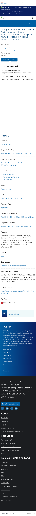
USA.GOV (18, 513)
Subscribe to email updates (10, 404)
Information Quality (7, 479)
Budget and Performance (8, 466)
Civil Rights (4, 469)
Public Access (7, 359)
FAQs (2, 425)
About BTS (4, 418)
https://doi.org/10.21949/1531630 (12, 198)
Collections (6, 352)
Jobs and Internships (7, 428)
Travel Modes (7, 180)
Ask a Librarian (5, 440)
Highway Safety (8, 175)
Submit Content (7, 362)
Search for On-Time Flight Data (10, 450)
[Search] (32, 18)
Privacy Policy (5, 490)
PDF (2, 256)
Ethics (3, 473)
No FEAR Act (5, 483)
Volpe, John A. (8, 48)
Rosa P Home (7, 349)
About (5, 368)
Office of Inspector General (9, 486)
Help (4, 365)
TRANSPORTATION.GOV (7, 513)
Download (5, 60)
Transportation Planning (11, 177)
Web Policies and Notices (9, 497)
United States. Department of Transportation (16, 154)
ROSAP (7, 326)
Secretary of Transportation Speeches (13, 266)
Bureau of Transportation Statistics (13, 14)
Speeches (4, 208)
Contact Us (6, 371)
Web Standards (6, 500)
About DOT (4, 462)
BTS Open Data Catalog (8, 443)
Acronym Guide (6, 454)
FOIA (2, 476)
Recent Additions (8, 355)
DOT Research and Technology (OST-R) (13, 432)
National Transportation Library (11, 447)
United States (29, 217)
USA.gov (4, 493)
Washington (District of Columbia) (12, 217)
